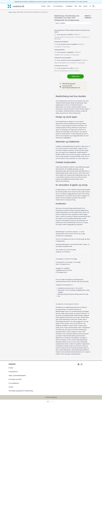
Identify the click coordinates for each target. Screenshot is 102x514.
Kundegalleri (69, 6)
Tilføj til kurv (75, 76)
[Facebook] (78, 364)
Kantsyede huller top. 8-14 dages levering (66, 20)
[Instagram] (81, 364)
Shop (14, 12)
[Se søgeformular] (90, 6)
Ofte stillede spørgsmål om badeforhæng (21, 391)
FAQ (75, 6)
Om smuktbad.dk (14, 383)
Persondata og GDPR (15, 379)
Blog (80, 6)
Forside (43, 6)
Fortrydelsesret (13, 371)
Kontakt (85, 6)
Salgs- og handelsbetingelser (17, 375)
